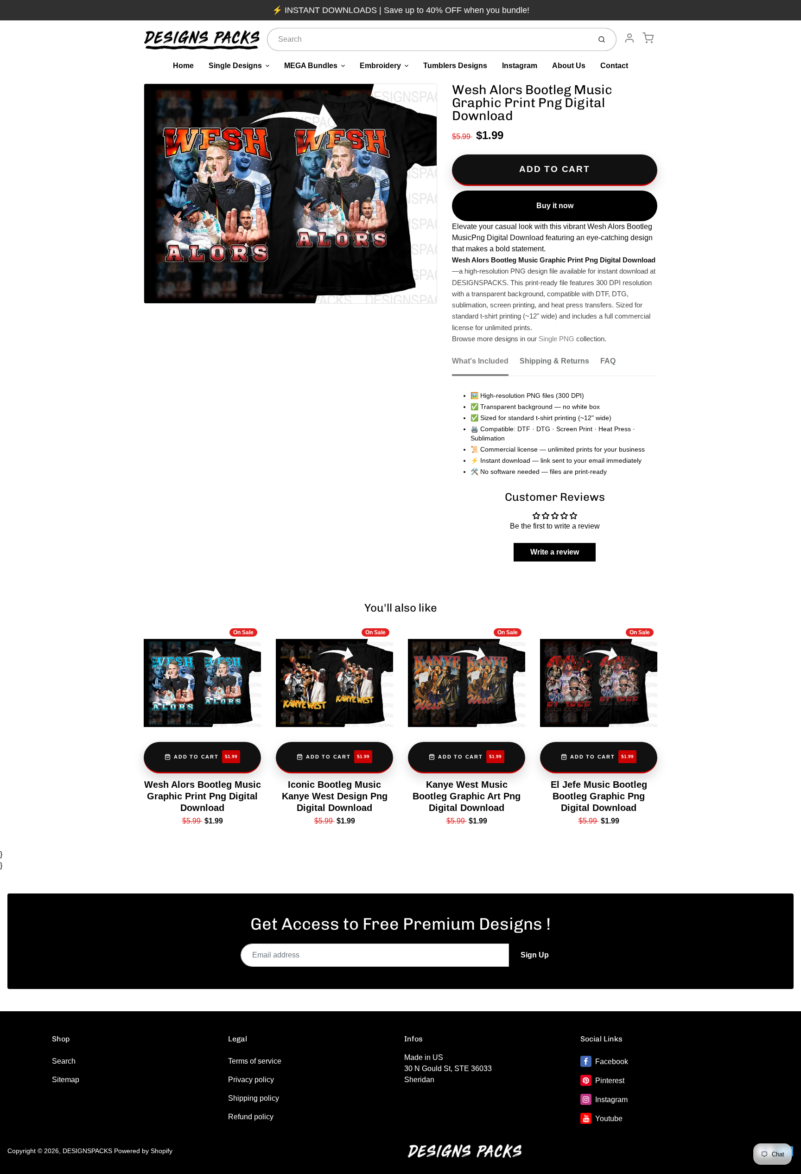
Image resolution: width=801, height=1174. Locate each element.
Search (64, 1061)
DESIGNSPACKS (87, 1151)
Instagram (519, 66)
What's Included (480, 361)
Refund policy (250, 1117)
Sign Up (535, 955)
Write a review (554, 552)
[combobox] (428, 39)
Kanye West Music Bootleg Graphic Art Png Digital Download (467, 796)
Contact (614, 66)
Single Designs (235, 66)
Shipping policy (253, 1098)
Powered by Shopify (143, 1151)
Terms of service (254, 1061)
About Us (568, 66)
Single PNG (556, 339)
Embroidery (380, 66)
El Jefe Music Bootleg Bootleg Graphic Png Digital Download (599, 796)
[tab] (486, 364)
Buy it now (554, 206)
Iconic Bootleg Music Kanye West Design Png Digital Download (335, 796)
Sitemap (65, 1080)
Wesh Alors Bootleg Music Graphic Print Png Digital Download (202, 796)
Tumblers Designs (455, 66)
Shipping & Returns (554, 361)
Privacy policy (251, 1080)
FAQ (608, 361)
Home (183, 66)
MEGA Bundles (310, 66)
